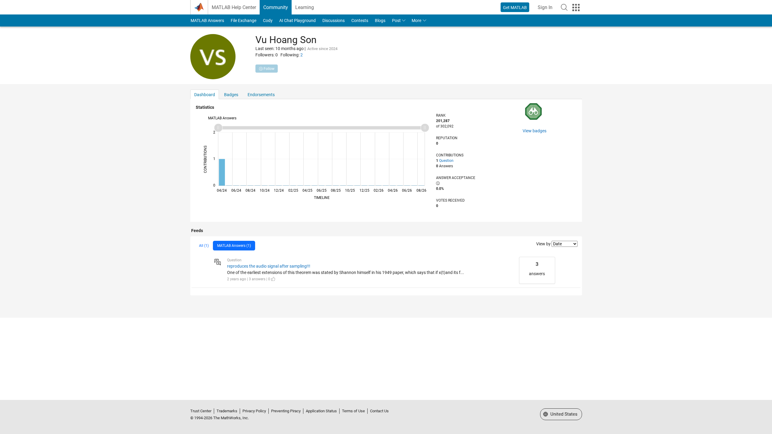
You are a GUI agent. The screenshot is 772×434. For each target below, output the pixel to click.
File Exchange (243, 20)
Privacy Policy (254, 411)
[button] (564, 7)
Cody (268, 20)
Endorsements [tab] (261, 94)
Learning (304, 7)
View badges (534, 130)
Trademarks (227, 411)
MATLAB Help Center (234, 7)
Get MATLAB (515, 7)
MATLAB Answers (207, 20)
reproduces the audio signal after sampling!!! (268, 266)
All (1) (204, 246)
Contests (359, 20)
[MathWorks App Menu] (576, 7)
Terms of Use (353, 411)
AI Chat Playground (297, 20)
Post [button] (396, 20)
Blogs (380, 20)
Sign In (545, 7)
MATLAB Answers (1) (234, 246)
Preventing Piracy (286, 411)
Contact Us (379, 411)
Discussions (333, 20)
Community (275, 7)
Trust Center (200, 411)
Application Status (321, 411)
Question (446, 161)
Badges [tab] (231, 94)
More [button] (416, 20)
